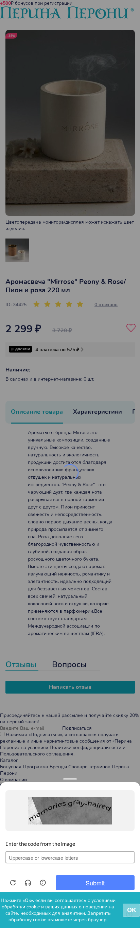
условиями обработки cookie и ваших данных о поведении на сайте (59, 906)
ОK (131, 910)
